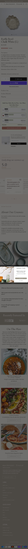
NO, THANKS (21, 280)
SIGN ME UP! (21, 278)
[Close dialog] (27, 267)
